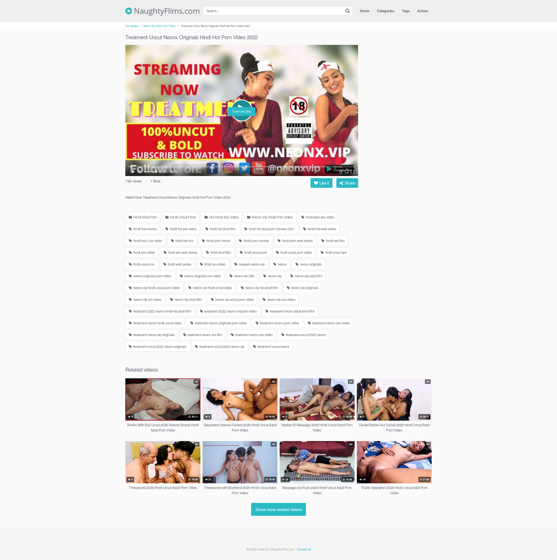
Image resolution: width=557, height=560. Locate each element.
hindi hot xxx (183, 240)
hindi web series (179, 264)
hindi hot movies (145, 228)
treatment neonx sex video (330, 322)
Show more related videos (278, 509)
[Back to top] (545, 546)
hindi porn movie (218, 240)
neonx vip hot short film (261, 287)
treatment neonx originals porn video (220, 322)
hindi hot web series (321, 228)
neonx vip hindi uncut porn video (156, 287)
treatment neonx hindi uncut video (157, 322)
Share (349, 183)
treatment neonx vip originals (153, 334)
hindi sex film (335, 240)
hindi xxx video (214, 264)
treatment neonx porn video (279, 322)
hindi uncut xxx (144, 264)
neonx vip (274, 275)
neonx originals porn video (152, 275)
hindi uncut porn (255, 252)
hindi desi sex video (319, 217)
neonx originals (310, 264)
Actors (422, 10)
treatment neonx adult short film (292, 311)
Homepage (131, 26)
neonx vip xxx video (280, 299)
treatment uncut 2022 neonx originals (159, 346)
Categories (385, 10)
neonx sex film (244, 275)
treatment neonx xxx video (253, 334)
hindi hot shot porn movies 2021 (271, 228)
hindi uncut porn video (295, 252)
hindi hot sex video (183, 228)
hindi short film (220, 252)
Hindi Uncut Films (182, 217)
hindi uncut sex (335, 252)
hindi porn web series (297, 240)
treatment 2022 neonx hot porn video (230, 311)
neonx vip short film (188, 299)
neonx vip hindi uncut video (212, 287)
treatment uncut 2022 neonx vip (222, 346)
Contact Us (304, 549)
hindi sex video (144, 252)
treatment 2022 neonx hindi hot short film (162, 311)
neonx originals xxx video (202, 275)
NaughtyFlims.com (166, 11)
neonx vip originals (304, 287)
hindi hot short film (222, 228)
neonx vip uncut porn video (234, 299)
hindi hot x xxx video (147, 240)
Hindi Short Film (145, 217)
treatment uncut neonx (273, 346)
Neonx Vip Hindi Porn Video (159, 26)
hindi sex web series (182, 252)
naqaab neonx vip (251, 264)
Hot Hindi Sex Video (223, 217)
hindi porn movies (256, 240)
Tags (405, 10)
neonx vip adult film (308, 275)
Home (364, 10)
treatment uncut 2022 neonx (305, 334)
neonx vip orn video (147, 299)
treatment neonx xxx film (204, 334)
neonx (282, 264)
